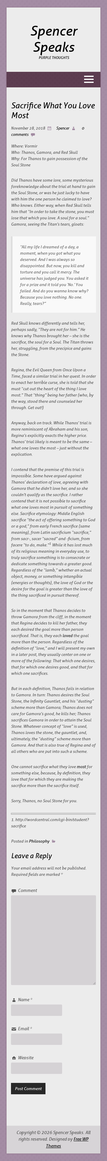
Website (25, 1058)
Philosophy (39, 841)
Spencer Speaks (53, 39)
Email (25, 1029)
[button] (54, 79)
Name (25, 1000)
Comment (27, 890)
